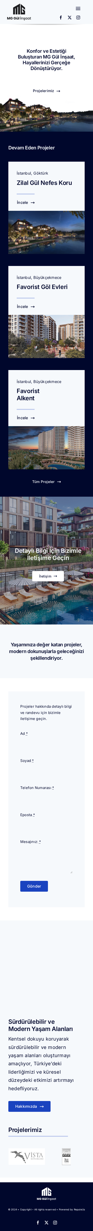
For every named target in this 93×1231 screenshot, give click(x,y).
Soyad (27, 760)
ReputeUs (79, 1209)
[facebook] (61, 17)
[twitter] (70, 17)
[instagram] (78, 17)
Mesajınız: (30, 841)
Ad (24, 733)
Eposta (27, 815)
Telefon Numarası (37, 787)
